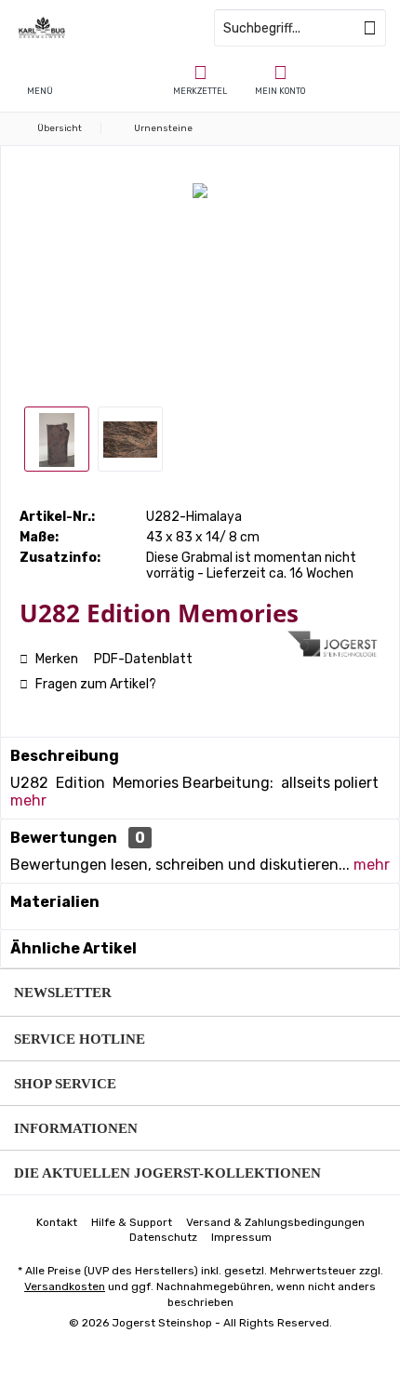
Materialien (55, 902)
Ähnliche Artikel (73, 948)
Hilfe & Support (131, 1222)
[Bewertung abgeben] (151, 638)
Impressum (241, 1237)
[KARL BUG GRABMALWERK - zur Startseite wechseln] (100, 28)
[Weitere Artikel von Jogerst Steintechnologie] (333, 644)
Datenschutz (163, 1237)
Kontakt (56, 1222)
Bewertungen (63, 837)
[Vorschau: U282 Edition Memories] (56, 439)
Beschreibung (64, 756)
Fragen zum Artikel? (94, 684)
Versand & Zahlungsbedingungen (275, 1222)
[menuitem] (200, 79)
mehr (28, 800)
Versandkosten (64, 1286)
